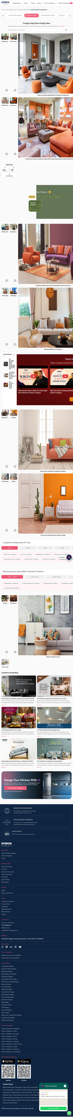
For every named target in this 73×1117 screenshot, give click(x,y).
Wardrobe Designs (6, 971)
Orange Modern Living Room (11, 583)
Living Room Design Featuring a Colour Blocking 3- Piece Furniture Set (53, 285)
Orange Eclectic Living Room (50, 583)
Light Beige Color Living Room (43, 554)
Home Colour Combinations (30, 1087)
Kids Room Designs (7, 976)
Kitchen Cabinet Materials (33, 1100)
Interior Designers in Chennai (10, 1049)
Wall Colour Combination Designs (11, 1015)
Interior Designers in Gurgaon (10, 1033)
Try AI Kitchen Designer (15, 788)
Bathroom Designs (6, 989)
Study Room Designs (7, 1020)
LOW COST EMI (16, 831)
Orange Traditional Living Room (12, 588)
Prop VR (3, 869)
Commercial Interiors (7, 901)
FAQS (3, 890)
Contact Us (4, 906)
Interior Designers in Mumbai (10, 1041)
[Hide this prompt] (58, 556)
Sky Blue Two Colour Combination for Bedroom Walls (29, 1090)
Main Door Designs (27, 1092)
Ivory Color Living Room (26, 554)
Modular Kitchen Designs (8, 969)
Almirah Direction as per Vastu (33, 1097)
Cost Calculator (9, 175)
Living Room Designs (7, 966)
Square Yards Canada (7, 872)
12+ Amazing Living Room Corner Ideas (11, 730)
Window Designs (6, 1005)
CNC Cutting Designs (39, 1092)
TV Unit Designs (6, 987)
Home (2, 9)
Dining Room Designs (7, 994)
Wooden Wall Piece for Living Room (53, 349)
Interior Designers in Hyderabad (10, 1051)
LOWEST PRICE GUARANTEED (23, 808)
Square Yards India (6, 874)
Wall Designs (5, 1002)
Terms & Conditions (7, 893)
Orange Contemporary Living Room (31, 583)
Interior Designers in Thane (9, 1046)
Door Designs (5, 1012)
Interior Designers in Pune (9, 1036)
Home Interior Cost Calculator (10, 958)
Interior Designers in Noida (9, 1039)
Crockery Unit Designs (8, 1017)
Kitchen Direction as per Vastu (21, 1095)
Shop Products (5, 170)
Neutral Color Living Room (49, 559)
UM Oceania (5, 882)
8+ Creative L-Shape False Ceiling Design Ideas (48, 730)
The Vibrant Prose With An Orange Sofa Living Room (53, 471)
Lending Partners (6, 909)
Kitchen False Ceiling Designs (10, 981)
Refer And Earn (5, 911)
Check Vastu (12, 170)
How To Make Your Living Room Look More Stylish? (49, 761)
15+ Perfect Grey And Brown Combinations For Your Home (51, 698)
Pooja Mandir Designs (7, 992)
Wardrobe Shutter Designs (10, 1102)
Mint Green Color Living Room (61, 554)
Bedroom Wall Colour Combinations (12, 1087)
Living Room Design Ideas (23, 9)
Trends (3, 858)
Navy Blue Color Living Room (31, 559)
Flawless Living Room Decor (53, 656)
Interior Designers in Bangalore (10, 1028)
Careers (3, 914)
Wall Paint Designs (6, 999)
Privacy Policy (5, 904)
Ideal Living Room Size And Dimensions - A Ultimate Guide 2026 (17, 761)
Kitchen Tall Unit (21, 1100)
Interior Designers (6, 855)
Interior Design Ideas (10, 9)
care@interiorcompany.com (9, 930)
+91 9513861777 (6, 925)
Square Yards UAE (6, 866)
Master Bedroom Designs (8, 974)
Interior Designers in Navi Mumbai (11, 1044)
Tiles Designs (5, 1007)
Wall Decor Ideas (7, 1095)
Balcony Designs (6, 984)
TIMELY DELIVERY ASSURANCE (23, 819)
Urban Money (5, 879)
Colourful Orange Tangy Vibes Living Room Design (53, 535)
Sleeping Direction (16, 1092)
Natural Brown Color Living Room (12, 559)
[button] (65, 557)
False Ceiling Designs (7, 997)
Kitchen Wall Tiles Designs (9, 979)
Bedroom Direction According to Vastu (13, 1097)
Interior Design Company (8, 853)
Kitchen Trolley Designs (9, 1100)
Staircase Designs (6, 1010)
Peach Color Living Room (10, 554)
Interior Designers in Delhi (9, 1031)
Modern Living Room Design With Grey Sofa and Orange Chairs (53, 95)
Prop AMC (4, 877)
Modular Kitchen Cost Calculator (11, 955)
